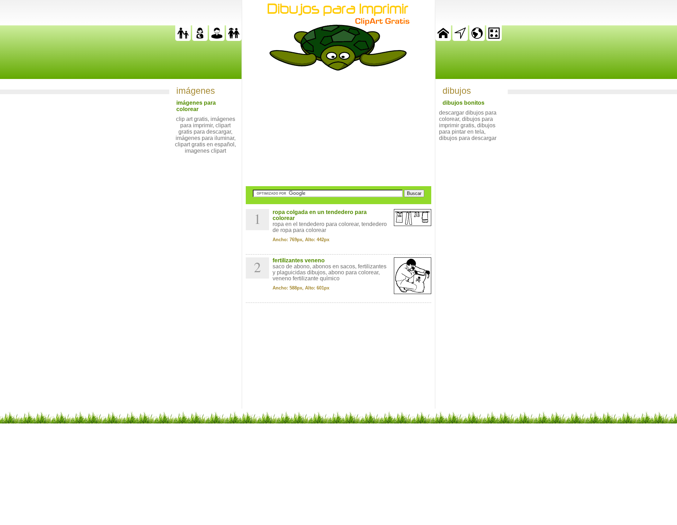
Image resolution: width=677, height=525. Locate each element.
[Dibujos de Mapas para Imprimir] (477, 39)
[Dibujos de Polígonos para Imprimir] (494, 39)
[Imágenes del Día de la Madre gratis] (200, 39)
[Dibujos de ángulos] (460, 39)
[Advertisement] (338, 128)
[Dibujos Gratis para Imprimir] (443, 39)
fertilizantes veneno (299, 260)
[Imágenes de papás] (217, 39)
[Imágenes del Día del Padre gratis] (183, 39)
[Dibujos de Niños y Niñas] (234, 39)
